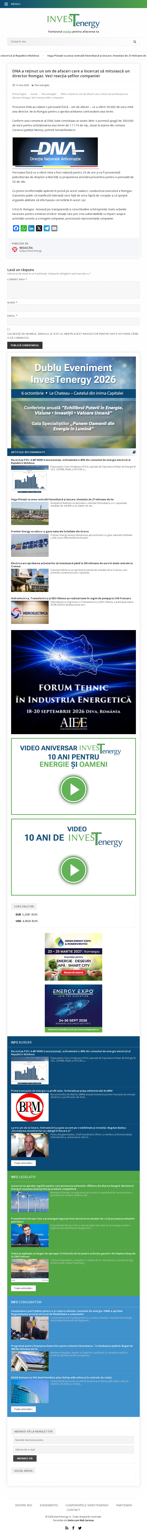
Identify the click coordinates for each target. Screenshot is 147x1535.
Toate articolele (23, 1163)
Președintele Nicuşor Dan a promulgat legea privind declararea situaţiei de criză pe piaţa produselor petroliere (73, 1220)
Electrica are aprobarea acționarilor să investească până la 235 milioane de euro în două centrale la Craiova (72, 564)
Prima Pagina (19, 94)
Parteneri (124, 1505)
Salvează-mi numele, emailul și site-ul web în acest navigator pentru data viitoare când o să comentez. (72, 335)
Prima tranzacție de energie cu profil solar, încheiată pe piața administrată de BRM (62, 1090)
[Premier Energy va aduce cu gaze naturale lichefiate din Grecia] (29, 545)
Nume (12, 302)
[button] (6, 4)
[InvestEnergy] (73, 21)
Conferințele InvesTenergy (87, 1505)
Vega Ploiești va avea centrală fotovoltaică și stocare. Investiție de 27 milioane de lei (70, 55)
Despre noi (23, 1505)
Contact (73, 1510)
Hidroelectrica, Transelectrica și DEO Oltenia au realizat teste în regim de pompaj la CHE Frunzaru (71, 598)
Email (12, 315)
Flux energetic (42, 85)
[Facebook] (73, 1528)
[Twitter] (80, 1528)
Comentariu (17, 279)
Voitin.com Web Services (80, 1520)
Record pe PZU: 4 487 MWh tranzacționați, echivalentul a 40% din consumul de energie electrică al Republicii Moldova (71, 461)
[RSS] (66, 1528)
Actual (34, 94)
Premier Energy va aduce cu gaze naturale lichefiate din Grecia (50, 531)
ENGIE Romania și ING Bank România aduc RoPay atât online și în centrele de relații (61, 1377)
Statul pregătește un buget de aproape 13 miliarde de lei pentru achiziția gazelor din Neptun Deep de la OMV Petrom (73, 1255)
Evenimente (49, 1505)
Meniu (15, 4)
